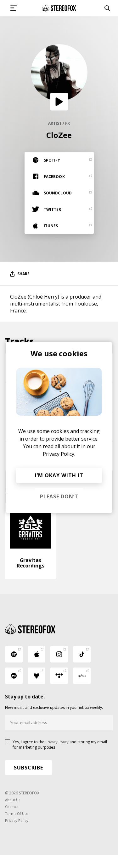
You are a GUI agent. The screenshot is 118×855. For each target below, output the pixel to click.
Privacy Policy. (59, 453)
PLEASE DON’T (59, 496)
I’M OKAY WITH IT (59, 475)
